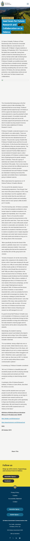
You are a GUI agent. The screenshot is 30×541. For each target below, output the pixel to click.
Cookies (15, 495)
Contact (15, 501)
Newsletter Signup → (15, 509)
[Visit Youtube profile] (19, 538)
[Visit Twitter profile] (13, 538)
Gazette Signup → (15, 514)
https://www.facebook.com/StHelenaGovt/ (13, 422)
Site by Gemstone (15, 533)
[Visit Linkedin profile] (16, 538)
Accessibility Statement (15, 498)
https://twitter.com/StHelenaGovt (11, 418)
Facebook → (8, 481)
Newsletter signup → (11, 476)
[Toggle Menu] (28, 4)
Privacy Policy (15, 492)
